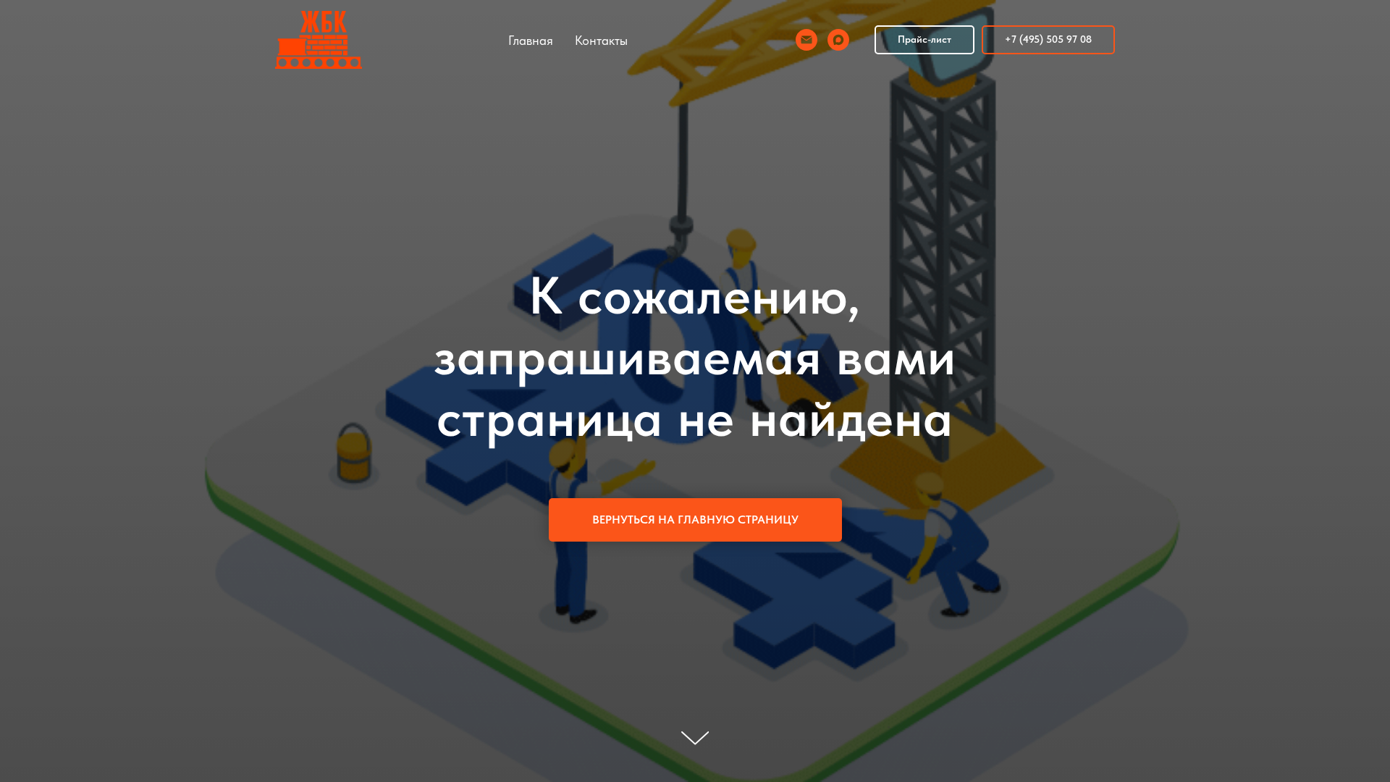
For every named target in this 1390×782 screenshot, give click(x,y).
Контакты (601, 40)
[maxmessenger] (838, 40)
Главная (530, 40)
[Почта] (806, 40)
